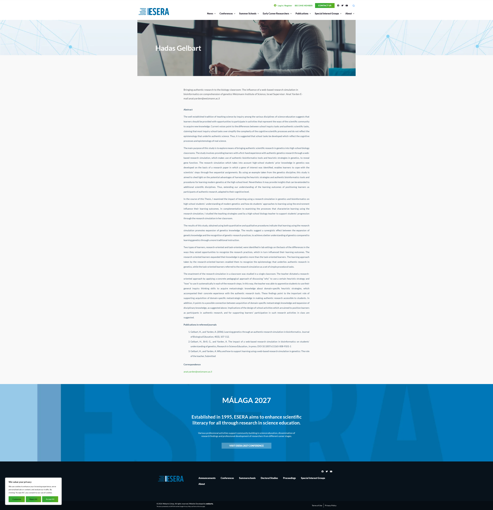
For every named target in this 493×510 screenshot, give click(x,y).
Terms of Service (197, 506)
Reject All (33, 499)
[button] (353, 5)
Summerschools (247, 478)
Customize (16, 499)
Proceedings (289, 478)
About (348, 13)
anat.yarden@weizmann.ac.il (198, 371)
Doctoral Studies (269, 478)
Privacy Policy (187, 506)
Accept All (50, 499)
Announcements (207, 478)
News (210, 13)
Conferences (227, 478)
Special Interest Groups (313, 478)
